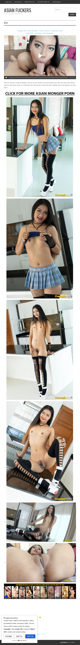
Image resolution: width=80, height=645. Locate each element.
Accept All (30, 636)
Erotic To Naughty (48, 33)
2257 (44, 634)
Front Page (8, 2)
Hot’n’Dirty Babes (33, 31)
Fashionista (64, 642)
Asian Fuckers (17, 10)
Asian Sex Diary (56, 2)
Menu (6, 23)
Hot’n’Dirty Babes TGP (43, 2)
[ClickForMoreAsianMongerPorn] (40, 93)
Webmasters (37, 634)
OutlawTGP (30, 33)
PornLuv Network (45, 31)
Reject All (19, 636)
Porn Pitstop (38, 33)
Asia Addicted (18, 2)
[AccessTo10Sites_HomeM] (40, 591)
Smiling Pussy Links (56, 31)
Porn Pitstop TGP (29, 2)
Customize (8, 636)
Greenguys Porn (22, 31)
